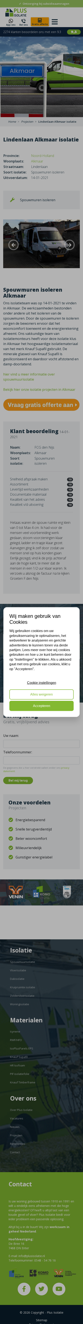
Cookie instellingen (41, 683)
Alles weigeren (41, 694)
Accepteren (41, 706)
